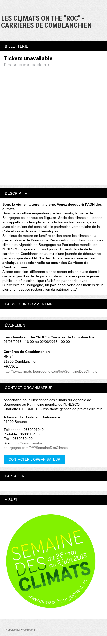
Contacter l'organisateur (34, 459)
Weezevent (28, 629)
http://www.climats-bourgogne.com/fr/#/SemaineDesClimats (50, 371)
